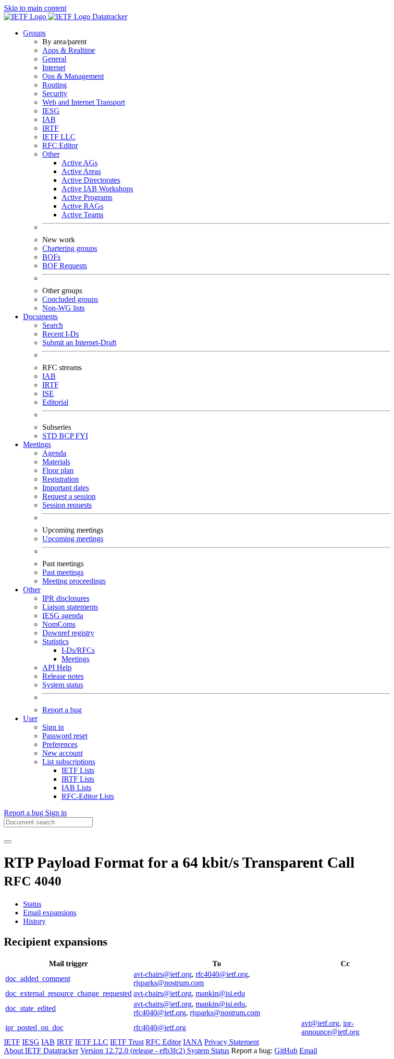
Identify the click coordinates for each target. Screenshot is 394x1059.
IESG (51, 111)
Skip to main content (35, 8)
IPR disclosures (65, 598)
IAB (49, 119)
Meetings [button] (37, 444)
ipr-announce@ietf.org (330, 1027)
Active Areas (81, 171)
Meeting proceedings (74, 581)
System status (62, 685)
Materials (56, 462)
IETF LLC (58, 137)
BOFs (51, 257)
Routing (54, 85)
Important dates (65, 488)
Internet (53, 67)
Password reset (64, 736)
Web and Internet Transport (83, 102)
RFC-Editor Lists (88, 796)
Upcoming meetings (72, 539)
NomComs (58, 624)
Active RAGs (82, 206)
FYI (81, 436)
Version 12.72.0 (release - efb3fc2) (133, 1051)
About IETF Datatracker (41, 1051)
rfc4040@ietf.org (222, 974)
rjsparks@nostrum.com (169, 983)
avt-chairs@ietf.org (163, 974)
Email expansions (49, 913)
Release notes (63, 676)
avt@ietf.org (320, 1023)
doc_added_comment (37, 978)
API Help (57, 667)
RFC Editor (60, 145)
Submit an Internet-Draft (79, 342)
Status (32, 904)
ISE (48, 393)
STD (50, 436)
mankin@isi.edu (220, 993)
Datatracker (108, 16)
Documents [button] (40, 316)
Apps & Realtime (68, 50)
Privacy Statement (231, 1042)
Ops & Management (73, 76)
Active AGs (80, 163)
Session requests (67, 505)
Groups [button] (34, 33)
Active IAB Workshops (97, 189)
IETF (12, 1042)
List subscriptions (68, 762)
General (54, 59)
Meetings (75, 659)
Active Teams (82, 215)
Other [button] (31, 590)
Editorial (55, 402)
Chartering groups (69, 248)
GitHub (285, 1051)
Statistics (55, 641)
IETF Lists (78, 770)
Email (308, 1051)
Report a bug (62, 710)
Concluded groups (70, 299)
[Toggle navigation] (8, 841)
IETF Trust (127, 1042)
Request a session (69, 496)
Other (51, 154)
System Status (208, 1051)
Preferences (59, 744)
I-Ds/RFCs (78, 650)
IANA (192, 1042)
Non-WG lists (63, 308)
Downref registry (68, 633)
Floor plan (58, 470)
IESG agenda (62, 615)
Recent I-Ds (60, 334)
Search (52, 325)
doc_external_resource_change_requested (68, 993)
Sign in (53, 727)
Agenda (54, 453)
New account (62, 753)
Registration (60, 479)
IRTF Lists (78, 779)
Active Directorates (91, 180)
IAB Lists (76, 788)
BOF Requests (64, 266)
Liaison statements (70, 607)
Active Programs (87, 197)
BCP (67, 436)
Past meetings (63, 572)
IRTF (50, 128)
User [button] (30, 718)
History (34, 921)
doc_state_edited (30, 1008)
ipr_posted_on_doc (34, 1027)
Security (54, 93)
